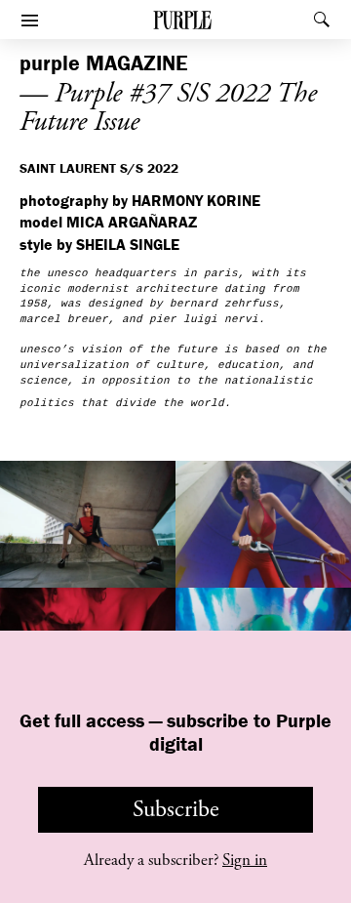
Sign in (244, 860)
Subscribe (176, 809)
